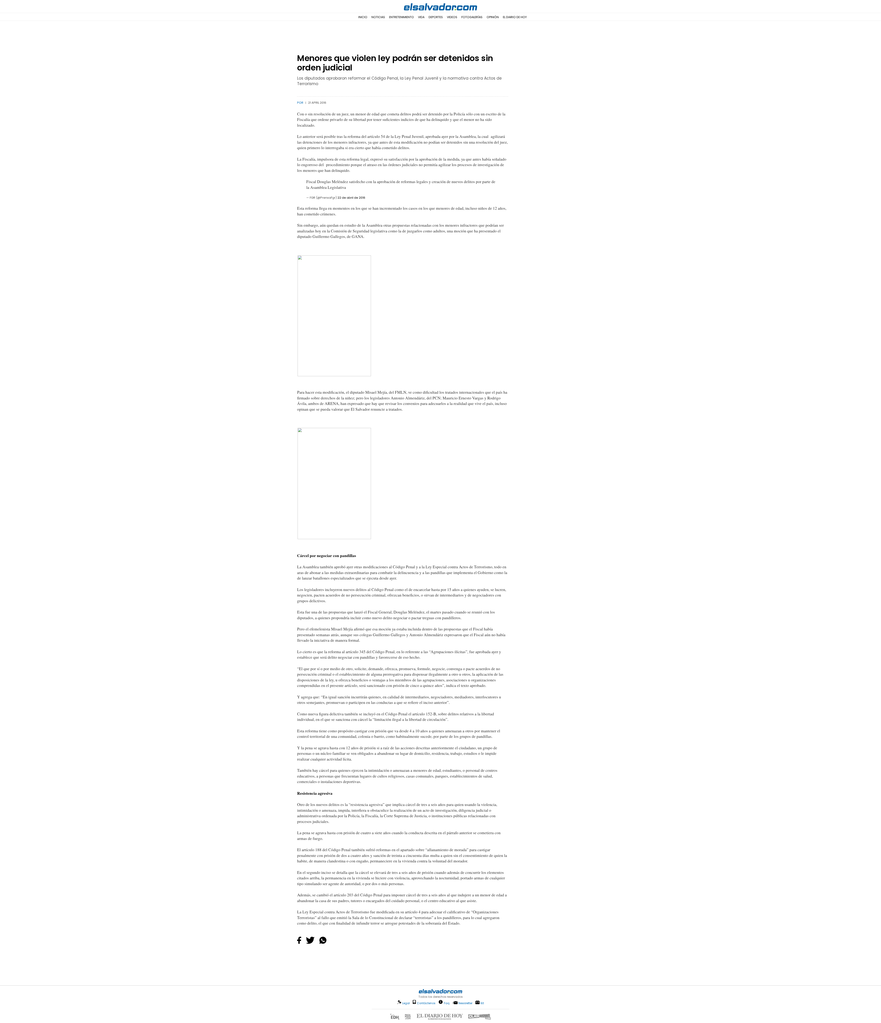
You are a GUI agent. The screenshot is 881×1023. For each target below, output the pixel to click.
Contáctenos (426, 1003)
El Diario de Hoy (515, 17)
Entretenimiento (401, 17)
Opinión (493, 17)
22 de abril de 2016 (351, 197)
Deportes (436, 17)
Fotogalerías (471, 17)
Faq (446, 1003)
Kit (482, 1003)
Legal (406, 1003)
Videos (452, 17)
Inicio (362, 17)
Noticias (378, 17)
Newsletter (465, 1003)
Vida (421, 17)
